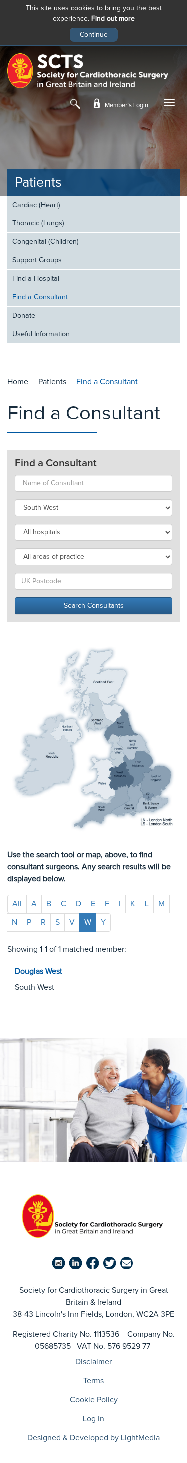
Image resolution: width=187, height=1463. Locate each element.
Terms (93, 1381)
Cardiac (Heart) (36, 205)
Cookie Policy (94, 1400)
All (17, 904)
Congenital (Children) (45, 241)
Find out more (113, 18)
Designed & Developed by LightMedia (93, 1438)
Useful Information (41, 334)
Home (17, 382)
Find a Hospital (35, 278)
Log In (93, 1419)
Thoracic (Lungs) (38, 223)
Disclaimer (93, 1362)
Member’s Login (125, 105)
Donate (23, 315)
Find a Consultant (40, 297)
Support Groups (37, 260)
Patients (38, 183)
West (38, 971)
